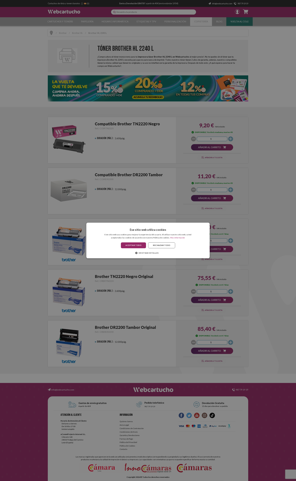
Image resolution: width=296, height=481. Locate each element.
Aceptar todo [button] (133, 245)
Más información (177, 238)
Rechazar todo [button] (161, 245)
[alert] (148, 240)
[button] (148, 253)
